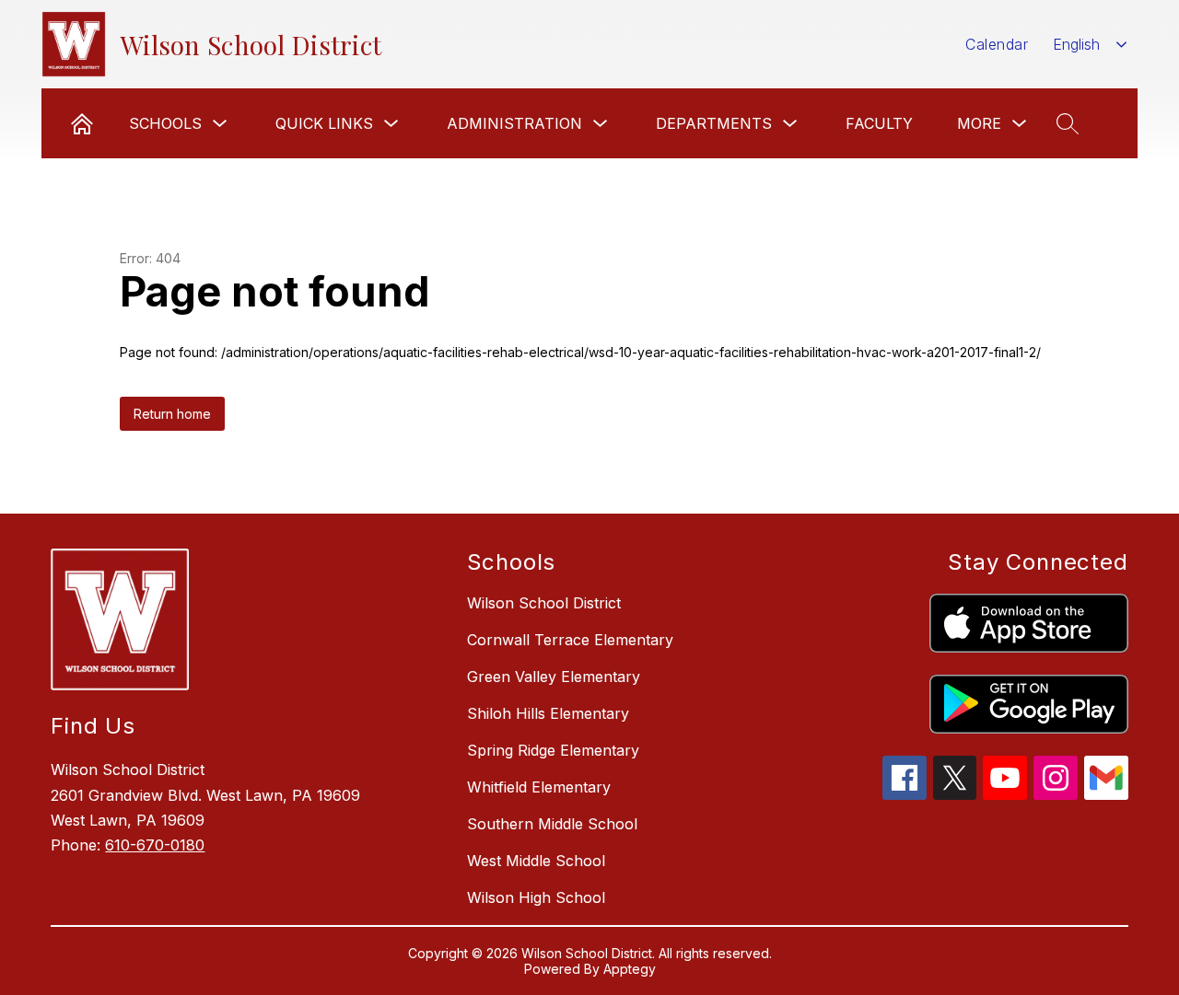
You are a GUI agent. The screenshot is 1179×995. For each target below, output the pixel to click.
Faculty (879, 123)
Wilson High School (536, 897)
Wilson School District (544, 603)
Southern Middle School (552, 824)
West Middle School (536, 860)
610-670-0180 (154, 845)
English (1076, 44)
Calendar (996, 44)
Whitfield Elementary (539, 787)
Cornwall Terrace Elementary (570, 640)
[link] (82, 123)
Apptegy (629, 969)
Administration (514, 123)
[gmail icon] (1106, 794)
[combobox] (1090, 45)
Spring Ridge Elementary (553, 750)
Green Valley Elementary (553, 676)
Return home (172, 414)
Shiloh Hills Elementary (548, 713)
